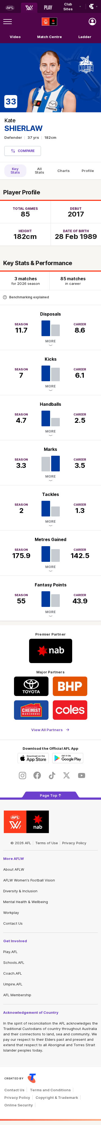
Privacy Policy (74, 843)
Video (15, 37)
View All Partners (47, 730)
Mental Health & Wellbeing (25, 902)
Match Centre (49, 37)
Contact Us (13, 923)
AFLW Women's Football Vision (29, 880)
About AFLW (13, 869)
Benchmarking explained (29, 297)
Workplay (11, 912)
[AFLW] (29, 7)
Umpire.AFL (12, 984)
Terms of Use (46, 843)
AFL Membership (17, 995)
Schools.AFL (13, 962)
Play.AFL (10, 952)
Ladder (84, 37)
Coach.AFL (12, 973)
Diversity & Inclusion (20, 891)
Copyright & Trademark (57, 1097)
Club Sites (68, 6)
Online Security (18, 1105)
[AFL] (9, 7)
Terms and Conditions (50, 1090)
